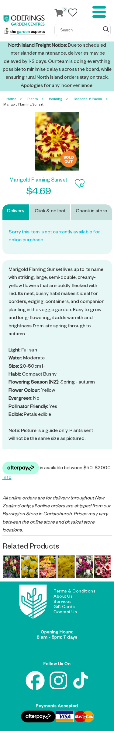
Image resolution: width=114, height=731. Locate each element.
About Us (63, 597)
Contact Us (65, 612)
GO (106, 29)
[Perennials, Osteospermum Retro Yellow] (48, 567)
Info (7, 478)
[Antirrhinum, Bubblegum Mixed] (11, 567)
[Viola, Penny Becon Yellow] (29, 567)
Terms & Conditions (74, 591)
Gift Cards (64, 607)
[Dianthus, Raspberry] (102, 567)
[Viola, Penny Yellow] (66, 567)
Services (62, 602)
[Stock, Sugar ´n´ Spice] (84, 567)
